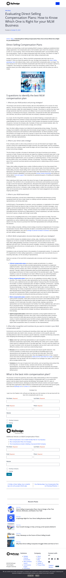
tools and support (19, 175)
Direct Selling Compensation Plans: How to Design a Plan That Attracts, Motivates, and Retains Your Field (35, 510)
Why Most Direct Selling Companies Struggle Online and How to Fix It (37, 544)
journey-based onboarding (43, 173)
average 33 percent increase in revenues (38, 230)
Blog (12, 38)
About (39, 556)
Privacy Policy (41, 565)
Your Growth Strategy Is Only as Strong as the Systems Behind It (36, 527)
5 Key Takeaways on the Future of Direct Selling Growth (33, 535)
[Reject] (64, 574)
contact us (27, 386)
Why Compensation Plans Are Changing (20, 441)
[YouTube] (49, 562)
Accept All (30, 575)
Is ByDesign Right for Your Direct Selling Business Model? (33, 518)
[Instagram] (55, 559)
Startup (11, 423)
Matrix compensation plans (17, 297)
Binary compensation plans (17, 278)
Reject (37, 575)
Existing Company (14, 420)
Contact (39, 561)
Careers (39, 563)
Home (8, 38)
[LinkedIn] (52, 559)
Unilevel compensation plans (18, 263)
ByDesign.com (18, 386)
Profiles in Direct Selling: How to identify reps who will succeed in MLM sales (18, 485)
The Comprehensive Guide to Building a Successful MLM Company (28, 444)
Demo (39, 558)
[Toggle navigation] (58, 3)
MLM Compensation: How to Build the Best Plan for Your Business (27, 439)
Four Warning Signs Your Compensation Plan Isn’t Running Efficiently (47, 485)
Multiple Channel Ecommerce (27, 558)
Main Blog (8, 10)
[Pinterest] (49, 559)
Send (9, 426)
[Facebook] (58, 559)
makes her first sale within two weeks (42, 356)
